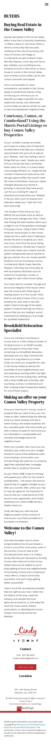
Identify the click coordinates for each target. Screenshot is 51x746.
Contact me (25, 667)
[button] (14, 640)
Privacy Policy (25, 701)
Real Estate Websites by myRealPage (25, 704)
